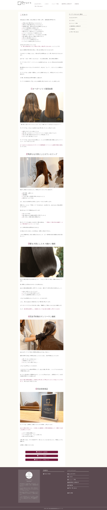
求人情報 (71, 492)
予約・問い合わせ (39, 6)
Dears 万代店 (47, 473)
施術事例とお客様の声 (67, 3)
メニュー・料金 (55, 3)
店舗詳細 (77, 3)
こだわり (47, 3)
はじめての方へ (38, 3)
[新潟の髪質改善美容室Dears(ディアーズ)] (25, 4)
